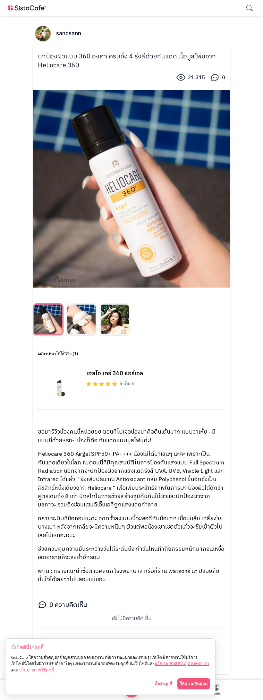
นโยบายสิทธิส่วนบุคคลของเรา (182, 663)
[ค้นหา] (249, 8)
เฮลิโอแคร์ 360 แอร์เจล (114, 373)
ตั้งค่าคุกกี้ (163, 684)
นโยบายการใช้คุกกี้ (36, 670)
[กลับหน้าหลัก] (28, 8)
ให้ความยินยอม (194, 684)
